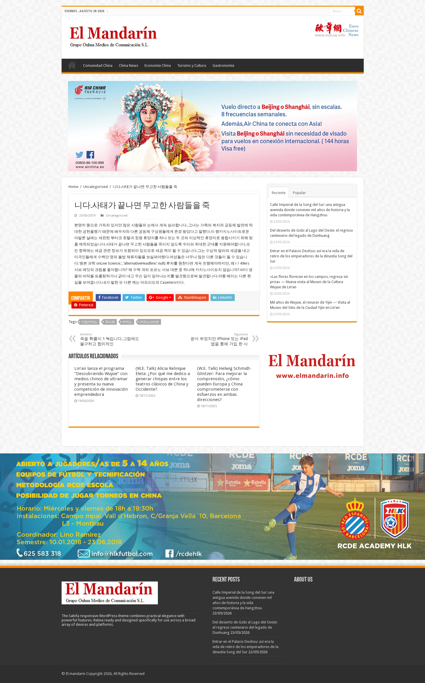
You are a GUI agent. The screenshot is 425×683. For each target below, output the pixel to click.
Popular (299, 193)
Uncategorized (95, 186)
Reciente (279, 193)
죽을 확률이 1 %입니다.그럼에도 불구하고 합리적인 (109, 339)
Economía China (158, 65)
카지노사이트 (230, 231)
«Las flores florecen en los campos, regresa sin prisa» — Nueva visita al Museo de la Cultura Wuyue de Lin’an (309, 281)
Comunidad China (97, 65)
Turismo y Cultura (191, 65)
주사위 (110, 322)
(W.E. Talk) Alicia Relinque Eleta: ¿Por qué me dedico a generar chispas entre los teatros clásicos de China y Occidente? (163, 379)
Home (72, 65)
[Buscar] (359, 11)
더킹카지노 (89, 322)
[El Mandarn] (114, 36)
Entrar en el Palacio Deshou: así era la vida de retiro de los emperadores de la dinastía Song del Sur (311, 256)
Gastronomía (223, 65)
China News (128, 65)
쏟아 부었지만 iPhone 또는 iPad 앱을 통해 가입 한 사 (219, 339)
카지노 (127, 322)
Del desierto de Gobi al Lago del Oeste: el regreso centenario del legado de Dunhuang (245, 627)
